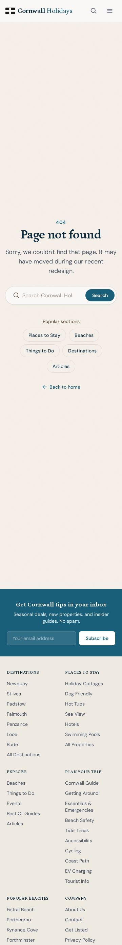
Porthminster (21, 940)
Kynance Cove (22, 930)
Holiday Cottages (84, 684)
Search (100, 295)
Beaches (84, 335)
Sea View (75, 714)
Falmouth (17, 714)
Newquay (17, 684)
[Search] (93, 11)
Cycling (73, 851)
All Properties (79, 744)
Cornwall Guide (82, 783)
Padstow (16, 704)
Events (14, 803)
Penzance (17, 724)
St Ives (14, 694)
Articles (61, 366)
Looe (12, 734)
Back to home (64, 387)
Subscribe (97, 638)
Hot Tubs (75, 704)
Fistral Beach (21, 909)
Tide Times (77, 830)
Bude (12, 744)
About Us (75, 909)
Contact (74, 920)
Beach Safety (79, 820)
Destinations (82, 351)
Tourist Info (77, 881)
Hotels (72, 724)
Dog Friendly (79, 694)
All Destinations (23, 755)
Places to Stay (44, 335)
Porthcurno (19, 920)
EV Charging (78, 871)
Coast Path (77, 861)
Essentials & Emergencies (79, 806)
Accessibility (79, 840)
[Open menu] (110, 11)
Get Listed (76, 930)
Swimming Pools (82, 734)
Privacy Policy (80, 940)
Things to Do (40, 351)
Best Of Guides (23, 813)
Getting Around (82, 793)
